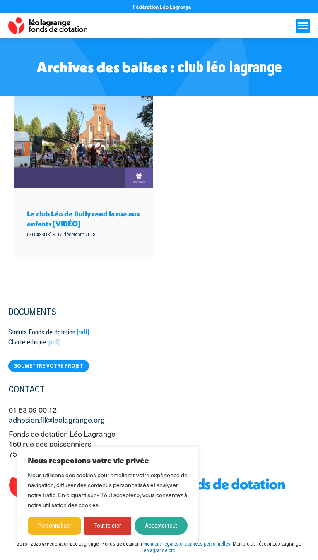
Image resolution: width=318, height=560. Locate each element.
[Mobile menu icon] (303, 26)
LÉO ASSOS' (39, 235)
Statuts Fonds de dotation (41, 332)
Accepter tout (161, 525)
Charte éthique (27, 342)
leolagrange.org (159, 550)
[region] (108, 495)
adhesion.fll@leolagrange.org (57, 419)
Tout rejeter (107, 525)
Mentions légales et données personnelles (186, 544)
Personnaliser (54, 525)
